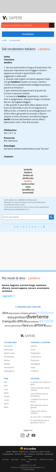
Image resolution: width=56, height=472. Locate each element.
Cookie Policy (32, 459)
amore (40, 325)
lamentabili (28, 192)
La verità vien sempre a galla (41, 383)
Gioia (33, 367)
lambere (28, 172)
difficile (22, 321)
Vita (5, 382)
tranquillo (9, 321)
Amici (6, 403)
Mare (6, 393)
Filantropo (8, 349)
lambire (28, 181)
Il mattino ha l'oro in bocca (39, 400)
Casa (6, 389)
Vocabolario (15, 40)
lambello (28, 169)
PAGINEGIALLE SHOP (36, 451)
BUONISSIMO (49, 454)
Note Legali (14, 459)
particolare (16, 325)
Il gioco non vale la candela (39, 412)
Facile (33, 349)
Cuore (6, 400)
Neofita (7, 364)
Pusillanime (9, 356)
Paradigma (35, 364)
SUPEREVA (28, 456)
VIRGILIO (15, 451)
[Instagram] (22, 435)
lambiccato (28, 178)
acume (46, 320)
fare (25, 325)
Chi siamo (5, 459)
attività (32, 313)
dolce (10, 317)
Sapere (15, 17)
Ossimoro (8, 346)
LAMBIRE (20, 200)
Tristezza (34, 371)
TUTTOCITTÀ (18, 454)
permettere (33, 321)
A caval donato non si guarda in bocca (40, 421)
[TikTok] (28, 435)
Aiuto (28, 461)
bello (31, 325)
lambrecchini (28, 183)
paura (49, 325)
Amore (7, 396)
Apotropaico (9, 371)
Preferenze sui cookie (47, 459)
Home (4, 40)
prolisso (20, 317)
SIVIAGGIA (31, 454)
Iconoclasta (9, 367)
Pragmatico (35, 353)
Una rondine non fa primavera (39, 394)
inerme (7, 325)
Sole (6, 385)
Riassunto (35, 360)
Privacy (23, 459)
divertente (37, 316)
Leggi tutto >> (8, 295)
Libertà (34, 346)
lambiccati (28, 175)
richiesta (24, 313)
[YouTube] (33, 435)
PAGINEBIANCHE (8, 454)
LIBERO (8, 451)
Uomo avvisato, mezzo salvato (40, 389)
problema (45, 312)
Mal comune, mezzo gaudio (39, 406)
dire (5, 313)
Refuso (7, 360)
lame (28, 186)
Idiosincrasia (9, 353)
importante (14, 313)
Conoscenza (36, 356)
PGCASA (47, 451)
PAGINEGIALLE (24, 451)
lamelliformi (28, 189)
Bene (6, 407)
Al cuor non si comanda (41, 417)
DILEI (25, 454)
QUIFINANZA (40, 454)
